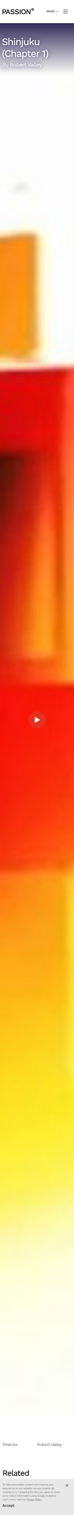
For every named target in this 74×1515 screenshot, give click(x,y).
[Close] (67, 1485)
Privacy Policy (34, 1499)
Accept (8, 1505)
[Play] (37, 719)
